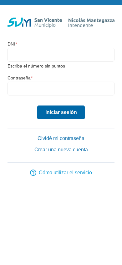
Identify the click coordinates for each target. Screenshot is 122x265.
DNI (12, 44)
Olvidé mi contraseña (61, 138)
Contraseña (20, 78)
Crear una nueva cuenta (61, 149)
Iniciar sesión (61, 112)
